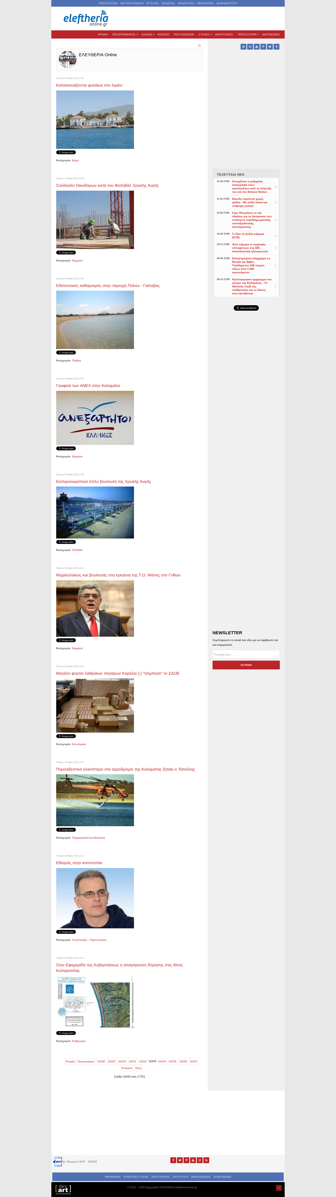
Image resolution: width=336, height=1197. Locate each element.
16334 (162, 1061)
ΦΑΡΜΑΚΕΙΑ (113, 1176)
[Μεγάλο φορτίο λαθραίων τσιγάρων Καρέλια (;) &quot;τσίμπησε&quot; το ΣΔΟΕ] (95, 705)
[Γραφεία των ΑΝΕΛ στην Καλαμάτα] (95, 417)
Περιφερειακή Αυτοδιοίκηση (88, 837)
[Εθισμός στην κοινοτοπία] (95, 898)
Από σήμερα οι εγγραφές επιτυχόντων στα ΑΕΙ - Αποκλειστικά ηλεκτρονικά (250, 248)
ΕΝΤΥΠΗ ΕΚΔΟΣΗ (132, 3)
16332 (143, 1061)
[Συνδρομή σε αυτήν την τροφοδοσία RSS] (199, 45)
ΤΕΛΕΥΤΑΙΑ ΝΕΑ (231, 174)
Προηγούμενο (86, 1061)
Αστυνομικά (79, 744)
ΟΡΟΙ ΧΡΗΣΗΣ (160, 1176)
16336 (183, 1061)
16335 (172, 1061)
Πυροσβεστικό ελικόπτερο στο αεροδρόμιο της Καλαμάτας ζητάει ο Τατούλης (125, 769)
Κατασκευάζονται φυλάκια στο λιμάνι (89, 85)
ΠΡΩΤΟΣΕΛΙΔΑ (108, 3)
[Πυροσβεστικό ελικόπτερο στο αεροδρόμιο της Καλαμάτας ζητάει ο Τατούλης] (95, 800)
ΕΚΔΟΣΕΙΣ (168, 3)
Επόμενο (126, 1068)
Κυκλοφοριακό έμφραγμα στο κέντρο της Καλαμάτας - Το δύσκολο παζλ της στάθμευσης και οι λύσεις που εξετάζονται (252, 286)
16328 (101, 1061)
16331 (132, 1061)
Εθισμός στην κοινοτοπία (79, 862)
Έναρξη (70, 1061)
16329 (111, 1061)
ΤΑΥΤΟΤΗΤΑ (180, 1176)
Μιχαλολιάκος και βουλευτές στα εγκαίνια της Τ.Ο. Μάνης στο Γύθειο (118, 575)
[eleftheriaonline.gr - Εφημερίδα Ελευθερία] (86, 18)
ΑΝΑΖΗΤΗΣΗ (186, 3)
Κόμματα (77, 260)
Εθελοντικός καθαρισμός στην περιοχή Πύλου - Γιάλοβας (108, 285)
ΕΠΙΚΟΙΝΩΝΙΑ (222, 1176)
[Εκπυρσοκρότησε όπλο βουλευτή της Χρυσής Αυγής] (95, 512)
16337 (193, 1061)
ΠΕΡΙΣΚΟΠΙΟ (205, 3)
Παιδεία (76, 360)
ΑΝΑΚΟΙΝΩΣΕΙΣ (201, 1176)
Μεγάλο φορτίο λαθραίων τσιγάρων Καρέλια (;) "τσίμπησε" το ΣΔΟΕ (118, 673)
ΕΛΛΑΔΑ (77, 550)
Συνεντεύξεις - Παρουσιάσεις (89, 939)
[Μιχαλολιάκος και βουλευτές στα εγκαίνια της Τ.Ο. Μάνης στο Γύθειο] (95, 608)
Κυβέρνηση (79, 1041)
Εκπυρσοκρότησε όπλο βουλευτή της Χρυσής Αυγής (103, 481)
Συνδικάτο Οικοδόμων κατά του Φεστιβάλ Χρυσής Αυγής (107, 185)
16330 (122, 1061)
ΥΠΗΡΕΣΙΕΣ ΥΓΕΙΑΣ (136, 1176)
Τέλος (138, 1068)
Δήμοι (75, 160)
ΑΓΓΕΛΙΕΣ (152, 3)
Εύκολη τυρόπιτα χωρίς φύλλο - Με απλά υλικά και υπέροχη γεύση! (249, 202)
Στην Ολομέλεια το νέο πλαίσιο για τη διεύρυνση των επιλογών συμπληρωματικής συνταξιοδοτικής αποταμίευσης (252, 219)
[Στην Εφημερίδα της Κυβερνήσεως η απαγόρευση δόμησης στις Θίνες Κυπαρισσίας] (95, 1002)
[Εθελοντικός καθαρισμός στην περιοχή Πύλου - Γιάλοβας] (95, 319)
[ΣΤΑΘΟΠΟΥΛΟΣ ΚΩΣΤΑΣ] (63, 1189)
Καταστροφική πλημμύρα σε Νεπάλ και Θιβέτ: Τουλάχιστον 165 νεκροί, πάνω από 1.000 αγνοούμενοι (251, 265)
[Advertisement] (246, 406)
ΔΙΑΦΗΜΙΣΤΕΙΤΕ (226, 3)
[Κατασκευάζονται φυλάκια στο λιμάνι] (95, 119)
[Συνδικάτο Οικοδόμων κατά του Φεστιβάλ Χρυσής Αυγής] (95, 219)
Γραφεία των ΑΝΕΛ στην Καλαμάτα (88, 385)
